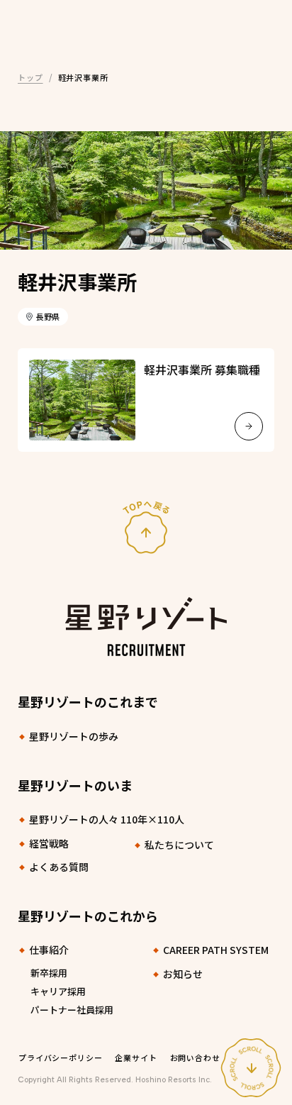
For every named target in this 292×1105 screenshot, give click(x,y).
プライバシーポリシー (60, 1057)
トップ (30, 77)
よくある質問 (59, 867)
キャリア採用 (58, 991)
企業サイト (136, 1057)
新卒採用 (48, 972)
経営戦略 (49, 843)
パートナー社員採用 (71, 1009)
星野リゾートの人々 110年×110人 (106, 819)
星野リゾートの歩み (73, 736)
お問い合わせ (195, 1057)
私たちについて (179, 845)
